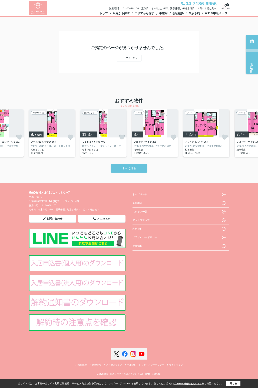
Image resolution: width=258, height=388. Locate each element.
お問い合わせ (54, 218)
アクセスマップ (141, 220)
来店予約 (194, 13)
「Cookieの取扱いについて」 (188, 383)
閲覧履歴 (82, 364)
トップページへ (129, 58)
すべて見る (129, 168)
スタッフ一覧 (140, 211)
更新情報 (137, 246)
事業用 (163, 13)
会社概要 (178, 13)
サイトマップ (176, 364)
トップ (104, 13)
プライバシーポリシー (145, 237)
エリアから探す (144, 13)
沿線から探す (121, 13)
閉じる (233, 383)
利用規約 (137, 228)
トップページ (140, 194)
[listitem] (52, 133)
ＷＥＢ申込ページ (216, 13)
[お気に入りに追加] (19, 137)
